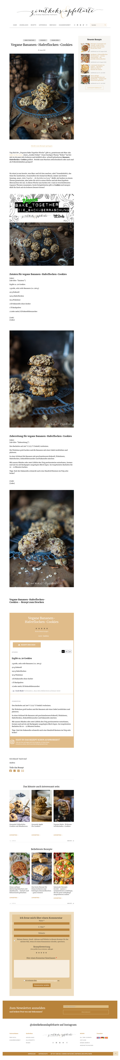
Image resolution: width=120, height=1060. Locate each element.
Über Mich (52, 25)
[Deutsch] (102, 1037)
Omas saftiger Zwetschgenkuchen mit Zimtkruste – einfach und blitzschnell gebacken (98, 78)
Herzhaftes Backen (86, 1045)
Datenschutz (43, 1054)
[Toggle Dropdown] (29, 25)
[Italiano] (104, 1037)
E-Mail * (41, 927)
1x (63, 651)
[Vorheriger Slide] (13, 841)
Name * (41, 921)
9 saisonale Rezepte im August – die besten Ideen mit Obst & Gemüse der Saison (98, 67)
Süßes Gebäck (85, 1042)
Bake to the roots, (16, 155)
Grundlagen (30, 1037)
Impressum (31, 1054)
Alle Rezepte (30, 1040)
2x (66, 651)
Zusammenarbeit (65, 25)
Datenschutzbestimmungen (47, 981)
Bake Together (29, 40)
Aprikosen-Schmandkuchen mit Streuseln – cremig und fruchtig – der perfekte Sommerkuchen (99, 57)
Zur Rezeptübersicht (94, 88)
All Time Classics (86, 1037)
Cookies (43, 40)
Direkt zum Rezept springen (41, 146)
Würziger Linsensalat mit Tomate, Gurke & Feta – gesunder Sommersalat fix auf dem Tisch (98, 46)
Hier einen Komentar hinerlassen (42, 958)
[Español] (107, 1037)
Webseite (41, 933)
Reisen (28, 1042)
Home (15, 25)
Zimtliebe (83, 1040)
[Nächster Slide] (70, 841)
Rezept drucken (28, 645)
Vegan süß (55, 40)
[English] (98, 1037)
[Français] (100, 1037)
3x (70, 651)
